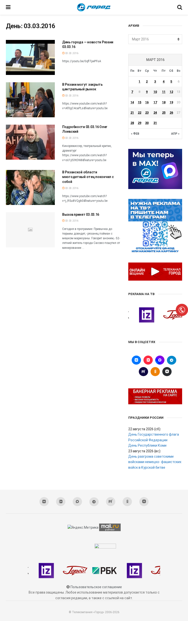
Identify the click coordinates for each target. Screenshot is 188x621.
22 (139, 112)
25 (163, 112)
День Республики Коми (147, 445)
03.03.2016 (71, 53)
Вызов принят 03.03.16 (80, 214)
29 (139, 123)
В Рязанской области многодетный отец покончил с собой (88, 177)
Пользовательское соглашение (96, 587)
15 (139, 102)
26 (171, 112)
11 (163, 92)
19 (171, 102)
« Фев (135, 133)
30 (147, 123)
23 (147, 112)
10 (155, 92)
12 (171, 92)
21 (132, 112)
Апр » (175, 133)
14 (132, 102)
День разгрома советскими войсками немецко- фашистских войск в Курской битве (154, 461)
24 (155, 112)
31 (155, 123)
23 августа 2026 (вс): (144, 451)
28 (132, 123)
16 (147, 102)
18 (163, 102)
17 (155, 102)
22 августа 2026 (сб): (144, 429)
